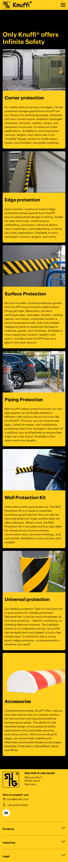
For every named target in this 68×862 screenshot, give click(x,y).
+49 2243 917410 (17, 805)
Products (8, 829)
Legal (6, 856)
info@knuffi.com (18, 799)
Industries (9, 842)
